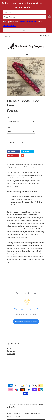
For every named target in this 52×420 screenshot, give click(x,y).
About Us (10, 348)
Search (9, 413)
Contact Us (11, 351)
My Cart (46, 36)
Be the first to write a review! (26, 321)
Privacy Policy (35, 413)
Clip (8, 127)
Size (8, 117)
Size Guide (11, 353)
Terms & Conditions (13, 416)
